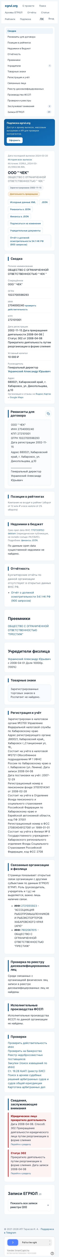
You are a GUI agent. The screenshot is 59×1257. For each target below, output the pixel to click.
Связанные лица (17, 83)
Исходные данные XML (23, 202)
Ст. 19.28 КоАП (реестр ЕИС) (26, 1071)
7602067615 (29, 930)
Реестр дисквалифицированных (26, 88)
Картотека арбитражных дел (26, 1087)
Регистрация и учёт (19, 77)
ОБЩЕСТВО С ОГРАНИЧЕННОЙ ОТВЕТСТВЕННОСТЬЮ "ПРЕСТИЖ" (28, 630)
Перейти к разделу (21, 1144)
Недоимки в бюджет (19, 48)
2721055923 (29, 905)
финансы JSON (29, 540)
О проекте (28, 5)
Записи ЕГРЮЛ (29, 112)
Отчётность (14, 54)
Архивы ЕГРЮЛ (13, 12)
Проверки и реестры (19, 100)
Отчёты (31, 12)
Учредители (29, 65)
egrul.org (11, 5)
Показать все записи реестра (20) (29, 1205)
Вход (51, 18)
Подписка (25, 19)
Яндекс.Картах (43, 394)
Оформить (14, 140)
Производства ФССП (19, 94)
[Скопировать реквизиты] (48, 413)
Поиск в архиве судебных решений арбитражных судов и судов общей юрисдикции (28, 1079)
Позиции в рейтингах (19, 42)
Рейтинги (10, 19)
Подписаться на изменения (25, 223)
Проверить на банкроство (25, 1051)
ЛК (42, 19)
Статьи (45, 12)
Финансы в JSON (19, 216)
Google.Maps (16, 397)
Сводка (12, 31)
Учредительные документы (25, 230)
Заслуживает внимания (29, 106)
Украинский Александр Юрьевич (29, 371)
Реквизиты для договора (21, 36)
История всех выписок (20, 159)
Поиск (42, 5)
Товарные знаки (17, 71)
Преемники (14, 60)
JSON (45, 202)
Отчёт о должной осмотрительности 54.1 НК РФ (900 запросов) (27, 241)
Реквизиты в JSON (20, 209)
